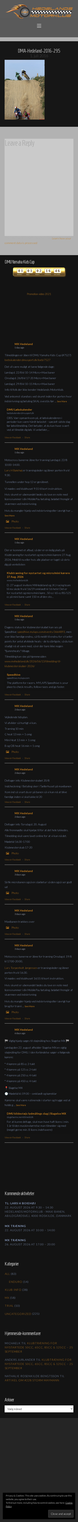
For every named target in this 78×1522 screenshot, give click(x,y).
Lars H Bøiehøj (13, 470)
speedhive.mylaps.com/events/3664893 (41, 631)
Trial (9, 1305)
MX (7, 1297)
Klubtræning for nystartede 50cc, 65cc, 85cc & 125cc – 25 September (39, 1347)
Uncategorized (18, 1314)
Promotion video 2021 (39, 294)
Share (27, 437)
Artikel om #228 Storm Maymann (32, 1380)
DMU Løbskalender (19, 409)
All (7, 1273)
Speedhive (13, 674)
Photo (15, 521)
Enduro (15, 1281)
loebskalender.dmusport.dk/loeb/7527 (27, 360)
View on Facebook (13, 437)
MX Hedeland (24, 344)
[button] (39, 25)
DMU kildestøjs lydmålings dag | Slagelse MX (36, 1113)
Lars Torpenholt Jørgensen (21, 967)
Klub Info (13, 1289)
